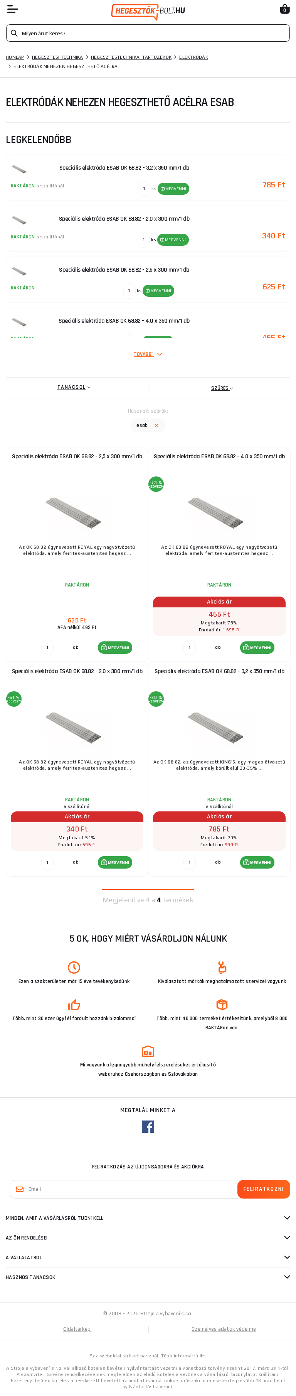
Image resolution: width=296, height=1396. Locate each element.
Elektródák (193, 57)
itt (202, 1356)
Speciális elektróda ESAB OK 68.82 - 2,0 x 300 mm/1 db (77, 671)
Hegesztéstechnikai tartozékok (131, 57)
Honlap (15, 57)
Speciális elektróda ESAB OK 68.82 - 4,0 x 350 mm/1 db (219, 456)
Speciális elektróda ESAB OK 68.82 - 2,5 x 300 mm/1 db (77, 456)
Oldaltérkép (77, 1329)
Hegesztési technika (57, 57)
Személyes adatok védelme (224, 1329)
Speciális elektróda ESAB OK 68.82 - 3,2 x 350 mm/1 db (219, 671)
